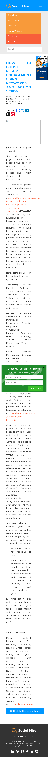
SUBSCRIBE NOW (35, 388)
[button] (24, 368)
